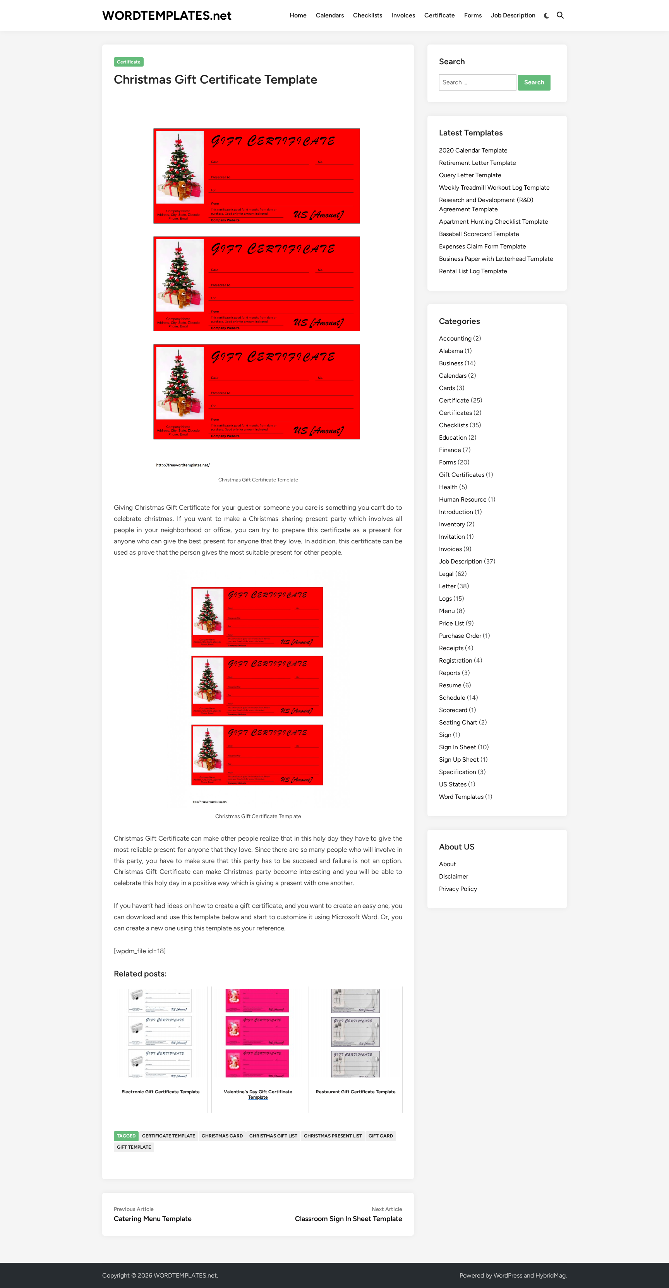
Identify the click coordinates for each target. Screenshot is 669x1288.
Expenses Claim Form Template (482, 246)
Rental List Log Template (473, 271)
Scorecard (453, 710)
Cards (447, 388)
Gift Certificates (461, 474)
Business (451, 363)
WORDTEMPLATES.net (167, 15)
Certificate (439, 15)
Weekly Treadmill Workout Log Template (494, 187)
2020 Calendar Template (473, 150)
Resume (450, 685)
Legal (446, 573)
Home (298, 15)
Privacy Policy (458, 888)
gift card (381, 1136)
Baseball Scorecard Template (479, 234)
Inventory (452, 524)
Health (448, 487)
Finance (450, 450)
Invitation (452, 536)
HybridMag (550, 1275)
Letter (447, 586)
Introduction (456, 512)
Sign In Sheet (457, 747)
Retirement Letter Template (477, 162)
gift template (134, 1147)
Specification (457, 772)
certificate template (168, 1136)
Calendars (330, 15)
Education (453, 437)
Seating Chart (458, 722)
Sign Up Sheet (459, 759)
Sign (445, 734)
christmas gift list (273, 1136)
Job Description (513, 15)
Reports (449, 673)
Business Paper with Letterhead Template (496, 258)
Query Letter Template (470, 175)
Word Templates (461, 796)
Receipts (451, 648)
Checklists (367, 15)
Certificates (455, 412)
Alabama (451, 351)
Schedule (452, 697)
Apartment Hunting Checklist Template (493, 221)
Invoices (403, 15)
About (447, 864)
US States (453, 784)
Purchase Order (460, 635)
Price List (451, 623)
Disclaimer (453, 876)
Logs (445, 598)
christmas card (222, 1136)
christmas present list (333, 1136)
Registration (455, 660)
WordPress (508, 1275)
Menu (447, 611)
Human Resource (463, 499)
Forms (473, 15)
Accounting (455, 338)
